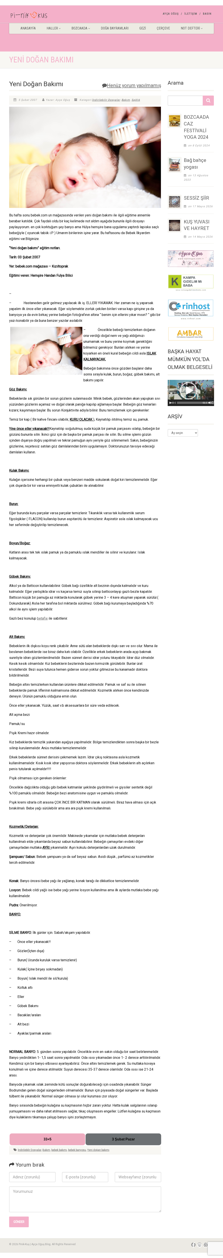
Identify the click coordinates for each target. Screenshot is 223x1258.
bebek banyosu (77, 1150)
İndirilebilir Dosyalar (106, 99)
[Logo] (41, 16)
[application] (191, 393)
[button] (188, 390)
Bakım (126, 99)
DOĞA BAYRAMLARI (114, 28)
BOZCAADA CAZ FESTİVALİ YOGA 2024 (196, 127)
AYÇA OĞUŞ (171, 13)
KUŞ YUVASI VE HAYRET (196, 225)
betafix (42, 618)
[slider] (196, 403)
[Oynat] (170, 402)
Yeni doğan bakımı (98, 1150)
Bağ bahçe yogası (195, 164)
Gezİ (142, 28)
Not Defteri (190, 28)
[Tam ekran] (213, 402)
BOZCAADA (79, 28)
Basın (207, 13)
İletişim (190, 13)
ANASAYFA (28, 28)
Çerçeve (163, 28)
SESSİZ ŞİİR (196, 198)
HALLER (52, 28)
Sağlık (136, 99)
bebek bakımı (59, 1150)
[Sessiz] (210, 402)
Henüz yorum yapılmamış (134, 85)
